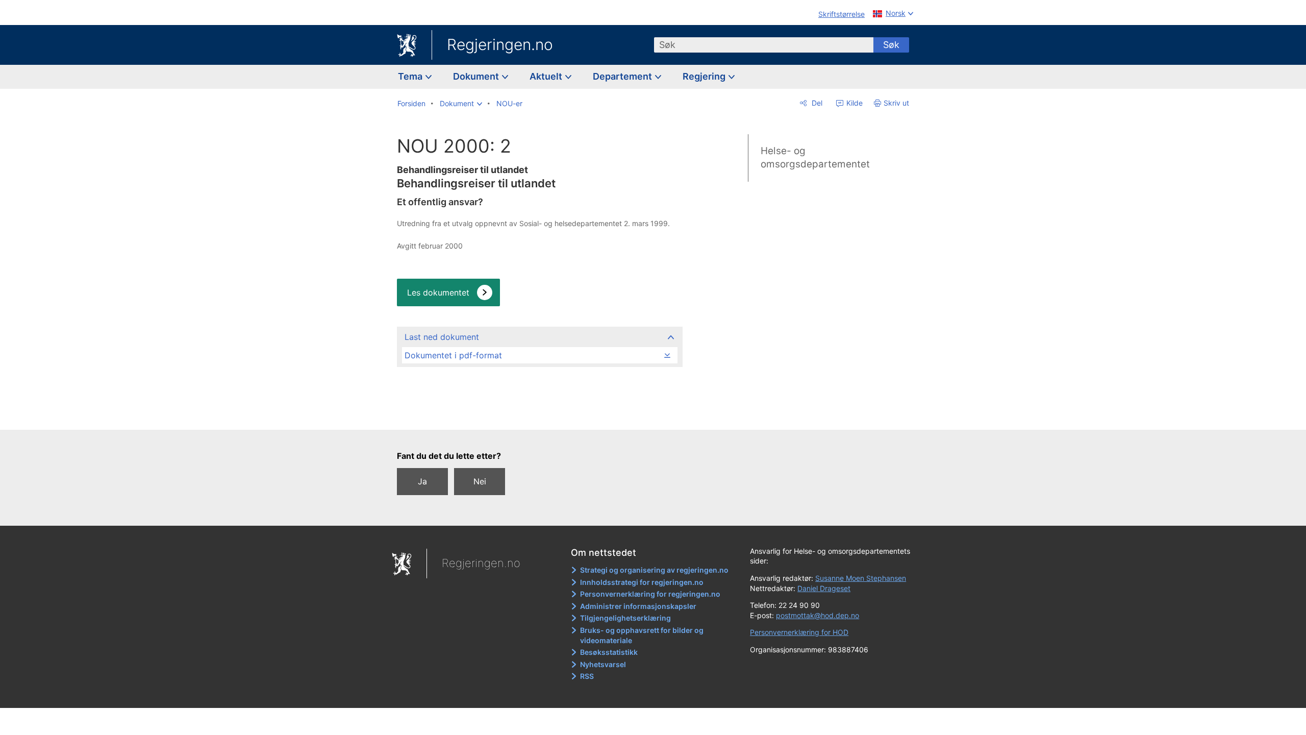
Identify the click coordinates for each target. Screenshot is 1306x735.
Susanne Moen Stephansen (860, 578)
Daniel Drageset (823, 588)
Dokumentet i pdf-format (453, 355)
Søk (891, 44)
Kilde (853, 103)
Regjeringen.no (500, 44)
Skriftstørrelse (841, 14)
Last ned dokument (442, 337)
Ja (422, 481)
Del (816, 103)
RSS (587, 676)
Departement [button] (623, 76)
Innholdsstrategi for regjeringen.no (642, 582)
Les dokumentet (438, 292)
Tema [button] (411, 76)
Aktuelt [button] (547, 76)
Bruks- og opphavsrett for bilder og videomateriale (642, 635)
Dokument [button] (477, 76)
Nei (479, 481)
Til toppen (539, 414)
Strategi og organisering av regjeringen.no (654, 570)
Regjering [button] (705, 76)
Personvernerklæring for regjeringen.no (650, 594)
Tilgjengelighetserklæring (625, 618)
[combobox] (763, 45)
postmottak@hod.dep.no (817, 615)
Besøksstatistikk (609, 652)
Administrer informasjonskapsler (638, 606)
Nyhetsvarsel (603, 664)
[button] (461, 104)
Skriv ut (896, 103)
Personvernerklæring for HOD (799, 632)
